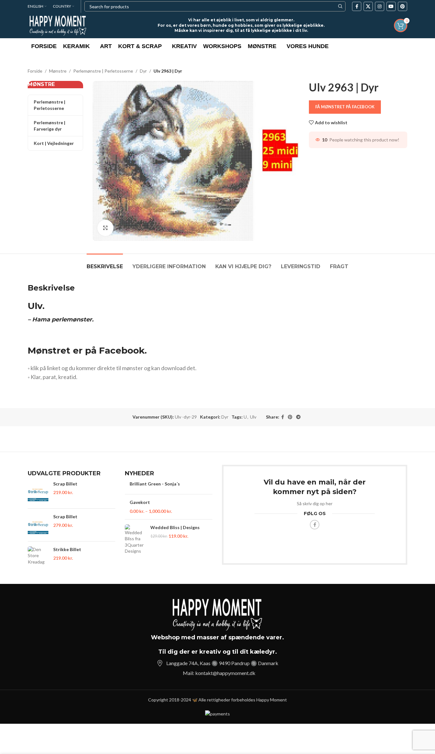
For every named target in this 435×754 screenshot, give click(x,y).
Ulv (253, 417)
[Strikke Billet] (38, 555)
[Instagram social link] (379, 6)
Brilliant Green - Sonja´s (155, 483)
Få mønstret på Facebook (344, 106)
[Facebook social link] (356, 6)
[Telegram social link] (298, 417)
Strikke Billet (67, 549)
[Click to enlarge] (105, 228)
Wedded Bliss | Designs (175, 527)
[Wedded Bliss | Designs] (135, 539)
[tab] (105, 263)
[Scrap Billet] (38, 492)
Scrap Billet (65, 483)
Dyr (143, 71)
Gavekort (140, 502)
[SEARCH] (340, 6)
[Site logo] (58, 25)
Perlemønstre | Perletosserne (103, 71)
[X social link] (368, 6)
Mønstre (58, 71)
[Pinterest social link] (402, 6)
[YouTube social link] (391, 6)
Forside (35, 71)
